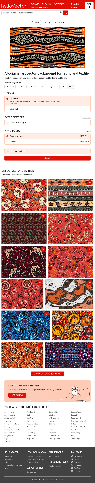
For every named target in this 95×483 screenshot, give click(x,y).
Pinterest (77, 462)
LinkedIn (76, 471)
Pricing (75, 4)
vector (21, 87)
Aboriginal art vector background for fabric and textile (22, 183)
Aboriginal (10, 87)
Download (48, 158)
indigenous (52, 87)
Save (36, 22)
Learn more (14, 104)
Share (61, 22)
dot (62, 87)
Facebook (77, 456)
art (42, 87)
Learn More (87, 94)
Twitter (76, 459)
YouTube (77, 468)
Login (74, 7)
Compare (87, 131)
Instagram (77, 465)
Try (48, 22)
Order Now (17, 395)
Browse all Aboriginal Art (47, 374)
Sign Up (89, 5)
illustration (32, 87)
